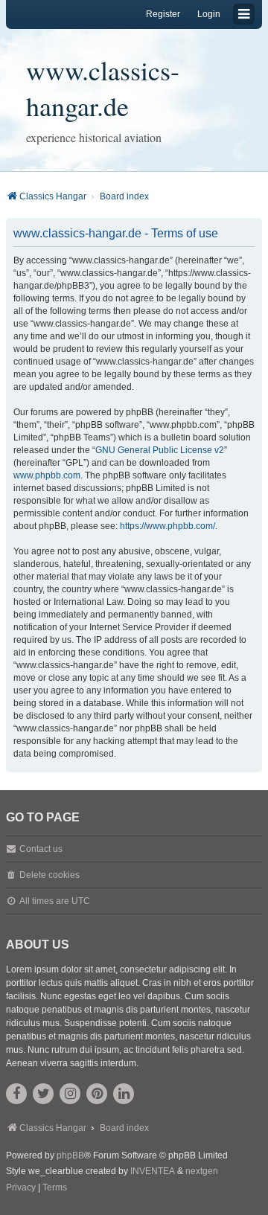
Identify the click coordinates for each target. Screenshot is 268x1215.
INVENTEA (152, 1171)
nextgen (201, 1171)
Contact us (41, 849)
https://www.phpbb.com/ (167, 526)
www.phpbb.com (46, 475)
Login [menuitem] (208, 14)
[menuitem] (21, 1188)
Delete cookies (49, 875)
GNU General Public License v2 (159, 450)
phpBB (70, 1155)
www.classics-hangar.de (102, 88)
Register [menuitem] (163, 14)
